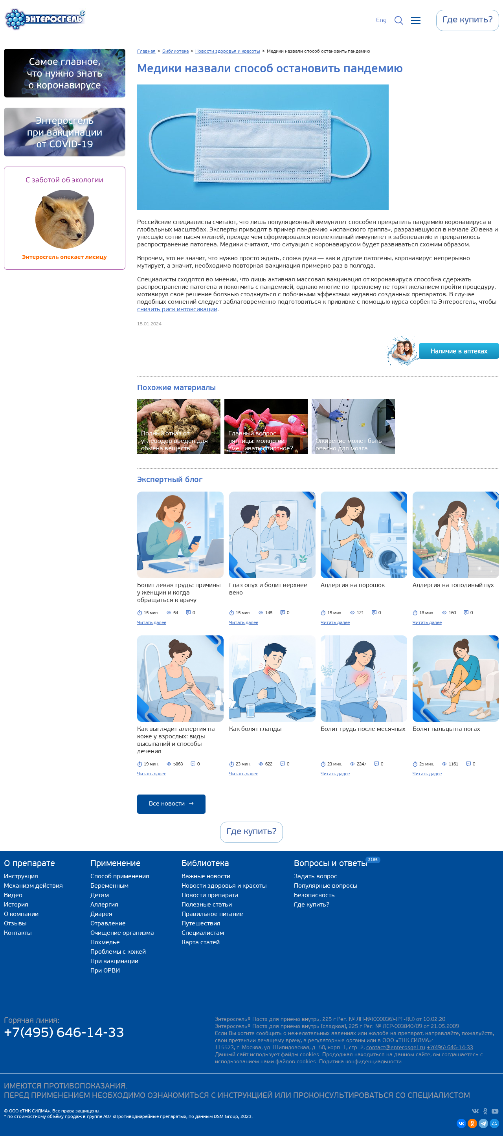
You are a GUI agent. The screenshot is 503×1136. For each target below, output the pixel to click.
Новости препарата (210, 895)
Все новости (171, 804)
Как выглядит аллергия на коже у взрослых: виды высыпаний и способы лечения (176, 740)
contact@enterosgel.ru (395, 1048)
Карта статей (201, 943)
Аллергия (104, 905)
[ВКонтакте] (461, 1123)
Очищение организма (122, 933)
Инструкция (21, 877)
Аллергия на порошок (353, 585)
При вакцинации (114, 961)
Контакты (17, 933)
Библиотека (205, 863)
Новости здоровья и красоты (224, 886)
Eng (381, 20)
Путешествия (201, 924)
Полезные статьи (207, 905)
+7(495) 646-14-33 (64, 1034)
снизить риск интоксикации (177, 309)
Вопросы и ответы (330, 863)
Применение (115, 863)
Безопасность (314, 895)
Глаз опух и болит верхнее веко (268, 589)
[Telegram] (483, 1123)
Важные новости (206, 877)
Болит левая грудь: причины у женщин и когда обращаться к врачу (178, 593)
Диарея (101, 914)
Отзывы (15, 924)
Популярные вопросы (325, 886)
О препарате (29, 863)
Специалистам (203, 933)
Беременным (109, 886)
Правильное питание (212, 914)
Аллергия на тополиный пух (453, 585)
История (16, 905)
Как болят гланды (255, 729)
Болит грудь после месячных (363, 729)
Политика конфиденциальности (360, 1062)
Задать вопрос (315, 877)
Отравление (108, 924)
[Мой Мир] (494, 1123)
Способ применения (119, 877)
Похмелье (105, 943)
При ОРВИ (105, 971)
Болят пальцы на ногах (446, 729)
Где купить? (311, 905)
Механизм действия (33, 886)
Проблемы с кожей (118, 952)
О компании (21, 914)
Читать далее (151, 622)
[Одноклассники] (472, 1123)
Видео (13, 895)
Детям (99, 895)
